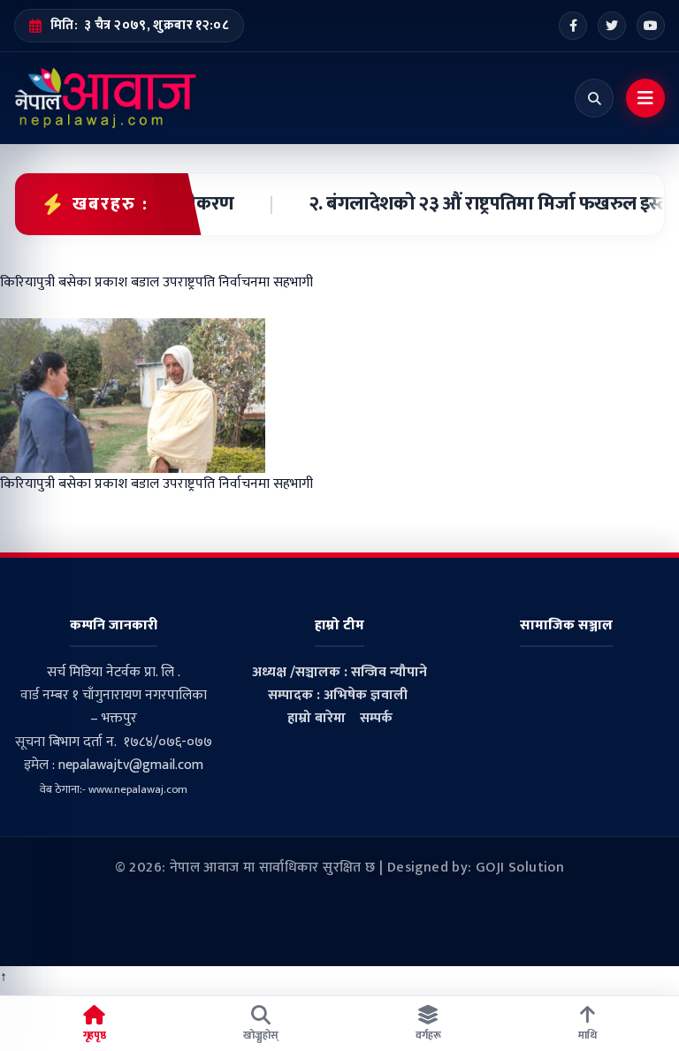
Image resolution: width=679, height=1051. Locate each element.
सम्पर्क (376, 718)
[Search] (594, 98)
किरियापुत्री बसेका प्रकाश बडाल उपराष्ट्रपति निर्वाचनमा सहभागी (156, 484)
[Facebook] (573, 25)
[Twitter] (612, 25)
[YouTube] (651, 25)
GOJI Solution (520, 868)
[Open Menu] (645, 98)
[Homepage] (105, 98)
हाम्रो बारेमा (316, 718)
